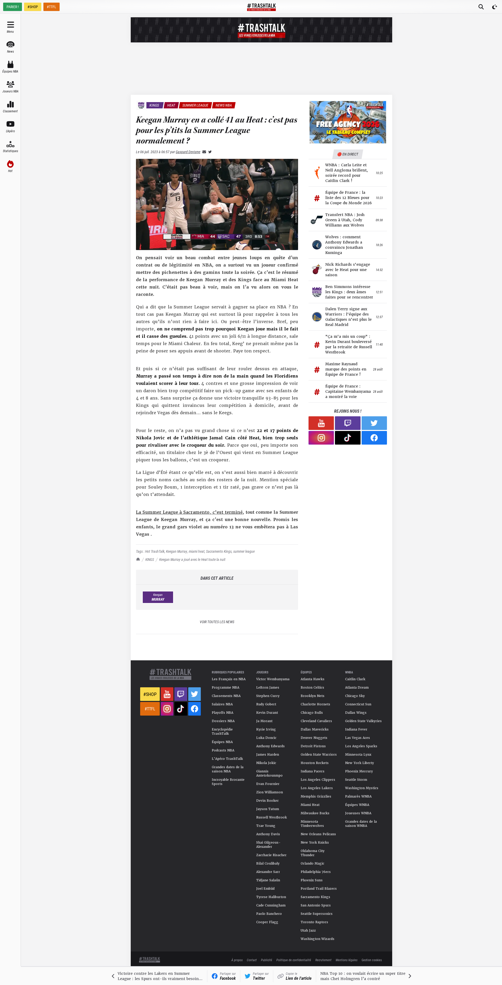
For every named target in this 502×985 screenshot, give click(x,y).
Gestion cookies (372, 960)
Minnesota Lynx (358, 754)
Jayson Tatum (267, 809)
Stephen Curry (267, 696)
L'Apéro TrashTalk (227, 759)
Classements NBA (226, 696)
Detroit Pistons (313, 746)
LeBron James (267, 687)
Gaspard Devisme (188, 151)
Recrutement (323, 960)
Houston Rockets (315, 763)
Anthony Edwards (270, 746)
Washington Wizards (317, 939)
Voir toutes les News (217, 621)
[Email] (203, 151)
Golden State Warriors (319, 754)
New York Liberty (359, 763)
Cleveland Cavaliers (316, 721)
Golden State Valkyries (363, 721)
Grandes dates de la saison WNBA (361, 824)
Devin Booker (267, 801)
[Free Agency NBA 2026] (348, 122)
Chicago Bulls (312, 713)
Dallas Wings (356, 713)
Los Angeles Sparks (361, 746)
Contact (252, 960)
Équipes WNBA (357, 805)
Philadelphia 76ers (316, 872)
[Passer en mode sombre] (494, 7)
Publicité (266, 960)
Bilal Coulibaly (267, 863)
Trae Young (265, 826)
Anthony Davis (268, 834)
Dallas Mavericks (315, 729)
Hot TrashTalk (154, 551)
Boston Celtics (312, 687)
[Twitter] (209, 151)
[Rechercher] (481, 7)
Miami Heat (310, 805)
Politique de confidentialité (293, 960)
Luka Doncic (266, 738)
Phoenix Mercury (359, 771)
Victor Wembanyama (272, 679)
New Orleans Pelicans (318, 834)
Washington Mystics (361, 788)
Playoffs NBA (222, 713)
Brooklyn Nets (312, 696)
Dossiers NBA (223, 721)
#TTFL (51, 6)
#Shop (150, 694)
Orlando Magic (312, 863)
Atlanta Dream (357, 687)
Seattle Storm (356, 780)
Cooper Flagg (267, 922)
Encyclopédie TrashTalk (222, 731)
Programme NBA (225, 687)
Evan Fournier (267, 784)
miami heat (196, 551)
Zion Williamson (269, 792)
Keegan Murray (176, 551)
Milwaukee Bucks (315, 813)
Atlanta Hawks (312, 679)
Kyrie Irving (266, 729)
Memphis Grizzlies (316, 796)
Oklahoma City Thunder (312, 853)
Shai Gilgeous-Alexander (268, 844)
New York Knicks (315, 842)
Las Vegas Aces (357, 738)
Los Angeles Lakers (317, 788)
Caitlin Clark (355, 679)
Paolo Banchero (269, 914)
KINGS (149, 559)
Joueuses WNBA (358, 813)
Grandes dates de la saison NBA (227, 769)
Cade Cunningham (271, 905)
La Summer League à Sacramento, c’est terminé (189, 512)
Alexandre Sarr (268, 872)
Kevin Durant (267, 713)
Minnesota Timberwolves (312, 824)
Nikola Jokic (266, 763)
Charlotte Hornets (315, 704)
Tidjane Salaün (268, 880)
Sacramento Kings (219, 551)
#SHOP (32, 6)
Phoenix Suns (312, 880)
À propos (237, 960)
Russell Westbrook (271, 817)
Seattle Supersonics (317, 914)
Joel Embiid (265, 889)
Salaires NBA (222, 704)
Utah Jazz (308, 930)
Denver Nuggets (314, 738)
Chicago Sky (355, 696)
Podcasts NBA (223, 750)
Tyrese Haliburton (271, 897)
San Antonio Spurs (316, 905)
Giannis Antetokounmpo (269, 773)
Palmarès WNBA (358, 796)
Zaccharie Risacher (271, 855)
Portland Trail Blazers (319, 889)
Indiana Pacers (312, 771)
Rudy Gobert (266, 704)
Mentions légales (346, 960)
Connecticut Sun (358, 704)
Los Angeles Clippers (318, 780)
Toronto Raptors (314, 922)
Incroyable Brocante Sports (228, 782)
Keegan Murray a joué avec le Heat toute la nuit (192, 559)
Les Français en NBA (229, 679)
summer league (244, 551)
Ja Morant (264, 721)
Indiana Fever (356, 729)
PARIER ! (13, 6)
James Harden (267, 754)
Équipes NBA (222, 742)
